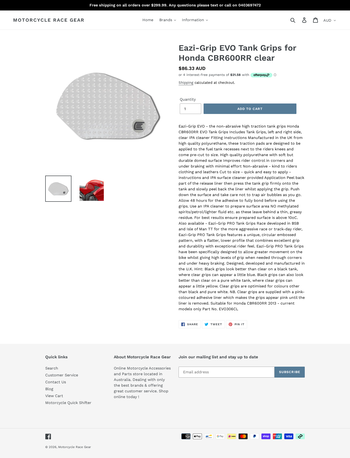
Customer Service (61, 375)
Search (51, 368)
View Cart (54, 396)
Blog (49, 389)
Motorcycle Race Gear (49, 20)
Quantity (188, 99)
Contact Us (55, 382)
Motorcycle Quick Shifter (68, 402)
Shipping (186, 82)
